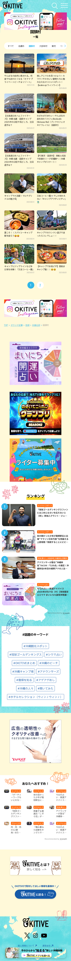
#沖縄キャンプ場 (23, 671)
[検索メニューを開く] (55, 6)
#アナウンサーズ (48, 671)
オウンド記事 (17, 325)
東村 (54, 46)
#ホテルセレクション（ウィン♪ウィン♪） (35, 697)
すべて (11, 46)
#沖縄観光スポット (35, 646)
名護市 (21, 46)
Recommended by (55, 613)
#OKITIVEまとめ (24, 663)
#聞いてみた (45, 688)
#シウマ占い (54, 654)
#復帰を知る (24, 680)
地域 (27, 325)
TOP (6, 325)
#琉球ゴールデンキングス (25, 654)
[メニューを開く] (64, 6)
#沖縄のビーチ (48, 663)
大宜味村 (43, 46)
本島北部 (36, 325)
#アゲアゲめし (45, 680)
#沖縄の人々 (25, 688)
